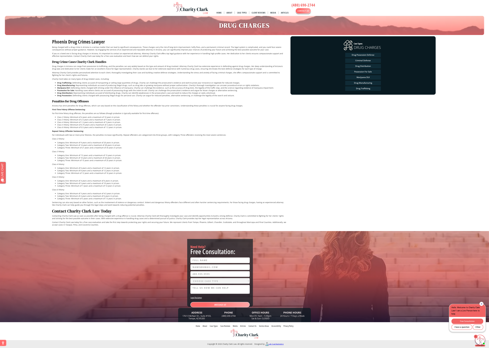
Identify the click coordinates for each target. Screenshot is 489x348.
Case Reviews (225, 326)
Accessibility (276, 326)
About (229, 12)
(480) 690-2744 (303, 5)
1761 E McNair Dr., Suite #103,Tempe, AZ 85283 (196, 317)
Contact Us (252, 326)
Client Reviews (259, 12)
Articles (285, 12)
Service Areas (264, 326)
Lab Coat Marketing (276, 344)
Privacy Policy (288, 326)
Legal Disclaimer (196, 297)
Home (219, 12)
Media (273, 12)
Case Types (242, 12)
